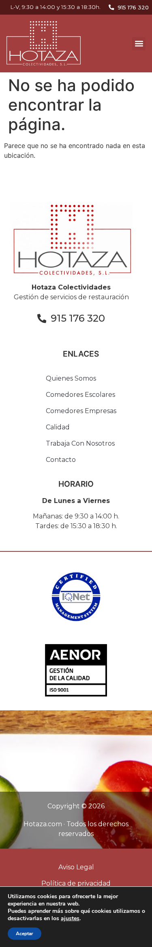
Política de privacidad (76, 883)
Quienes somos (71, 378)
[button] (139, 43)
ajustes (70, 918)
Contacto (61, 460)
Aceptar (24, 933)
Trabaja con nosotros (80, 443)
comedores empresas (81, 411)
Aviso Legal (76, 867)
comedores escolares (80, 394)
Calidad (58, 427)
